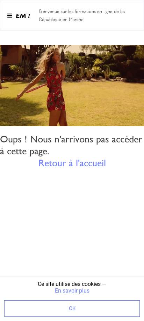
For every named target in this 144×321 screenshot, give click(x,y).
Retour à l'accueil (72, 163)
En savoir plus (72, 290)
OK (72, 308)
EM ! (23, 15)
